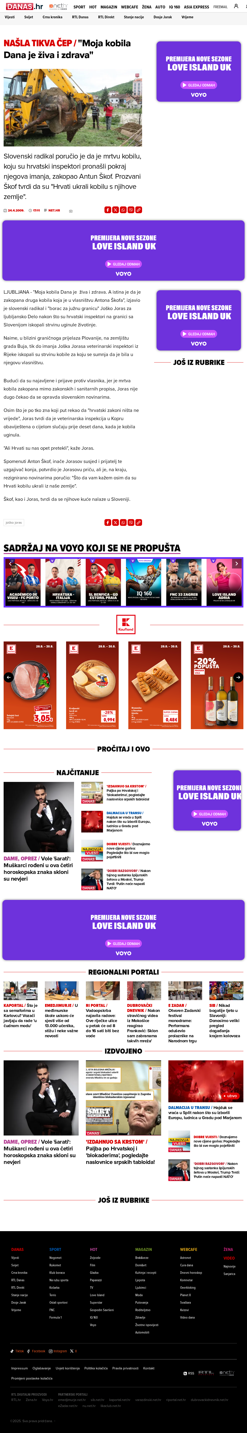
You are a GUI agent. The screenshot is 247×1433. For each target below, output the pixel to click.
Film (92, 1265)
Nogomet (55, 1257)
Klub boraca (57, 1272)
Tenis (52, 1295)
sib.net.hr (97, 1399)
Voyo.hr (47, 1399)
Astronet (185, 1257)
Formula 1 (55, 1317)
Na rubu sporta (58, 1280)
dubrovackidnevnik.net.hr (209, 1399)
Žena (146, 7)
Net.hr (54, 210)
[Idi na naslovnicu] (58, 11)
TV (91, 1287)
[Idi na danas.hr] (24, 6)
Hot (93, 7)
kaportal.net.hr (119, 1399)
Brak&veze (142, 1257)
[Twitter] (115, 209)
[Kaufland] (123, 624)
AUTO (160, 7)
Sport (79, 7)
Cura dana (186, 1265)
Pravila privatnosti (125, 1368)
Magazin (109, 7)
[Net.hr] (227, 1373)
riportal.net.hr (176, 1399)
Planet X (185, 1295)
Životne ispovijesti (146, 1324)
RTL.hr (16, 1399)
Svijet (28, 17)
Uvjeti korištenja (68, 1368)
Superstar (96, 1302)
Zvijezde (95, 1257)
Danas (17, 1249)
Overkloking (188, 1287)
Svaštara (185, 1302)
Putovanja (141, 1302)
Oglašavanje (42, 1368)
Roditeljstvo (143, 1310)
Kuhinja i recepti (145, 1272)
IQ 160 (174, 7)
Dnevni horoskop (191, 1272)
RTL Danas (80, 17)
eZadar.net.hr (68, 1405)
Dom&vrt (140, 1265)
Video (229, 1258)
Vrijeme (187, 17)
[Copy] (138, 209)
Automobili (142, 1332)
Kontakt (148, 1368)
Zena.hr (31, 1399)
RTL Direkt (106, 17)
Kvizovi (184, 1310)
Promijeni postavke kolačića (31, 1378)
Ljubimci (140, 1287)
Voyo (93, 1324)
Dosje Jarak (163, 17)
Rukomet (55, 1265)
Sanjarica (229, 1273)
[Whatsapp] (123, 209)
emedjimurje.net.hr (72, 1399)
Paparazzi (96, 1280)
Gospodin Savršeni (102, 1310)
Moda (139, 1295)
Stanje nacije (134, 17)
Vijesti (10, 17)
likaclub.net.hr (111, 1405)
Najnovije (230, 1266)
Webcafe (129, 7)
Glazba (94, 1272)
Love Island (97, 1295)
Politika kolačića (96, 1368)
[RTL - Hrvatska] (206, 1373)
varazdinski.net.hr (148, 1399)
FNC (52, 1310)
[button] (10, 563)
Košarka (54, 1287)
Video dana (187, 1317)
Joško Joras (14, 522)
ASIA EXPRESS (196, 7)
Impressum (19, 1368)
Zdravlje (140, 1317)
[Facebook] (107, 209)
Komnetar (186, 1280)
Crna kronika (52, 17)
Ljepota (140, 1280)
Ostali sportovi (58, 1302)
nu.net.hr (89, 1405)
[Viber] (131, 209)
